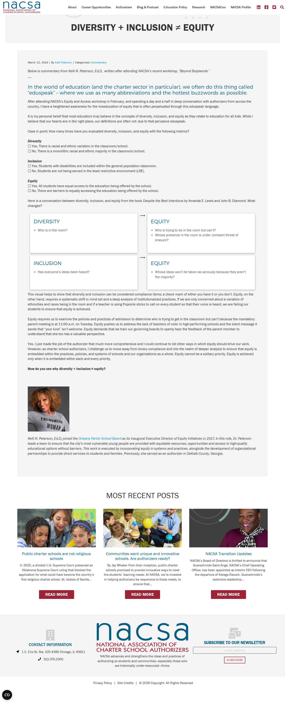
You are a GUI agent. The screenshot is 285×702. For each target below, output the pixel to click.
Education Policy (175, 7)
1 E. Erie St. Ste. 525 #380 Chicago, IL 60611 (53, 652)
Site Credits (125, 683)
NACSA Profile (241, 7)
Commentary (99, 62)
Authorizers (124, 7)
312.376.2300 (53, 659)
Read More (56, 594)
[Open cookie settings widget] (7, 695)
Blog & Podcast (148, 7)
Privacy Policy (102, 683)
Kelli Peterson (63, 62)
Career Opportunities (96, 7)
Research (198, 7)
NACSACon (218, 7)
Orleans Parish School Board (99, 439)
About (72, 7)
